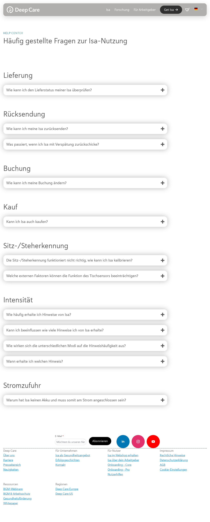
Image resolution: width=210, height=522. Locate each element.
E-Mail (59, 436)
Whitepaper (10, 503)
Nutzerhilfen (115, 474)
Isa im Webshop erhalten (123, 455)
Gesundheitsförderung (17, 498)
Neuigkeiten (11, 470)
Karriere (8, 460)
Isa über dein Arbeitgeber (123, 460)
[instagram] (138, 441)
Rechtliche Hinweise (172, 455)
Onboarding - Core (119, 465)
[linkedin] (123, 441)
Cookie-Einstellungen (173, 470)
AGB (162, 465)
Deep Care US (64, 494)
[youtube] (153, 441)
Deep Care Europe (66, 489)
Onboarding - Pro (119, 470)
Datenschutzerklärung (174, 460)
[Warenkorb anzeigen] (187, 9)
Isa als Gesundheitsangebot (72, 455)
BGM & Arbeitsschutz (16, 494)
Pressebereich (12, 465)
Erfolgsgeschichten (67, 460)
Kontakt (60, 465)
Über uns (9, 455)
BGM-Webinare (13, 489)
